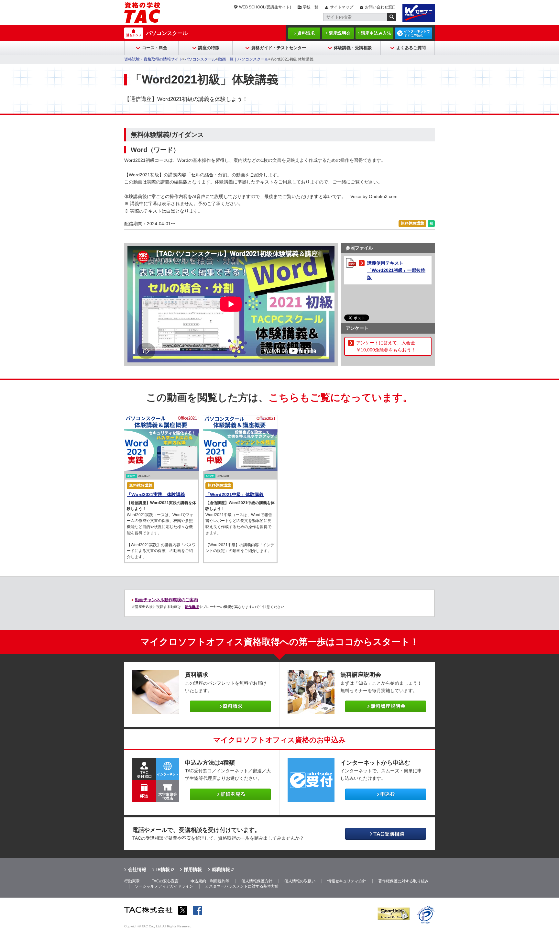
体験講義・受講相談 (353, 47)
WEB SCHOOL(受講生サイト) (265, 7)
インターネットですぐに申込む (417, 33)
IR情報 (163, 869)
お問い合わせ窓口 (380, 7)
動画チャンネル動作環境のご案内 (166, 599)
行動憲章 (132, 881)
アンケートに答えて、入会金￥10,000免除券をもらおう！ (386, 346)
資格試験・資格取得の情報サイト (153, 59)
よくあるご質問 (411, 47)
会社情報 (137, 869)
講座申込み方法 (376, 33)
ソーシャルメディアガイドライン (164, 886)
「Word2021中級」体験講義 (234, 494)
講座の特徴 (208, 47)
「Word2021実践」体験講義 (156, 494)
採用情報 (193, 869)
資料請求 (306, 33)
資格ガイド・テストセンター (278, 47)
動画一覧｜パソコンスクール (243, 59)
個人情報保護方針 (256, 881)
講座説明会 (340, 33)
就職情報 (221, 869)
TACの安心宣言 (165, 881)
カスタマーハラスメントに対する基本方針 (242, 886)
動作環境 (192, 607)
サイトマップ (341, 7)
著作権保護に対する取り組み (403, 881)
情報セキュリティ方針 (346, 881)
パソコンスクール (167, 33)
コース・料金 (154, 47)
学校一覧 (310, 7)
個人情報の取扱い (299, 881)
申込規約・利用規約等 (210, 881)
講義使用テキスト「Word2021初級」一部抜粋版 (396, 270)
